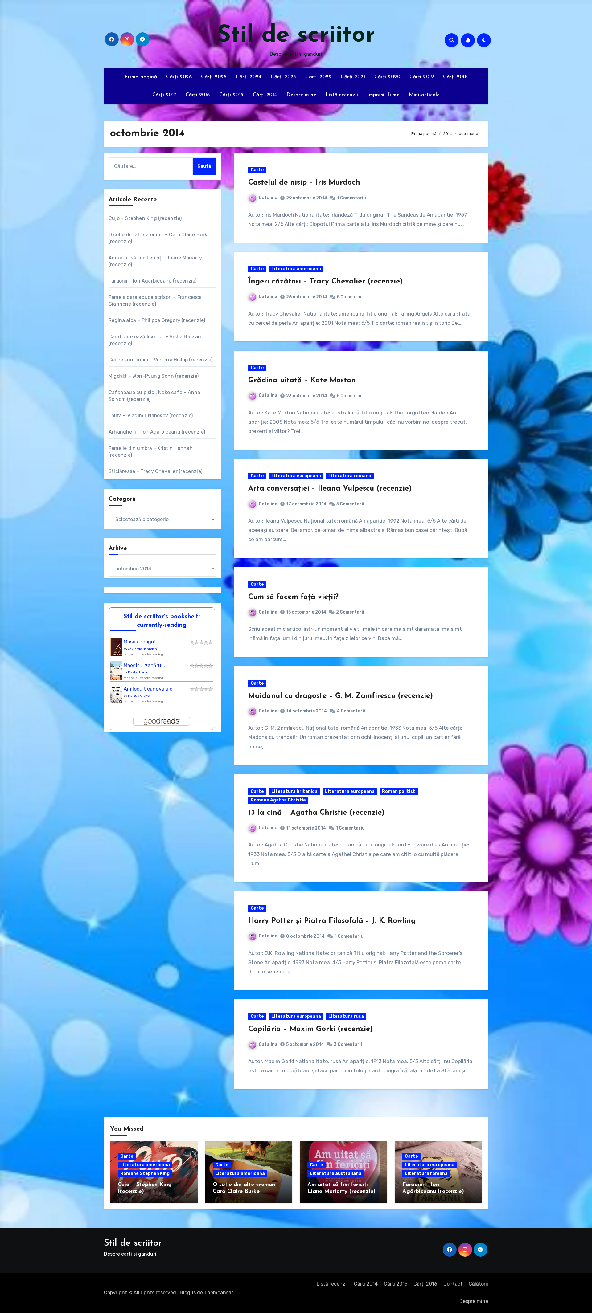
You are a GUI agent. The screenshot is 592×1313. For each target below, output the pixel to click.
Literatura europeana (296, 476)
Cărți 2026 (179, 77)
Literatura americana (296, 268)
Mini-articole (424, 94)
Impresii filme (383, 94)
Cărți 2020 (387, 77)
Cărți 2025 (214, 77)
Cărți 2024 (248, 77)
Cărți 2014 (265, 94)
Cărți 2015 (231, 94)
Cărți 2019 (421, 77)
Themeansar (218, 1292)
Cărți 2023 (283, 77)
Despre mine (301, 94)
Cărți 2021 (353, 77)
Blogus (188, 1292)
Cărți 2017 (164, 94)
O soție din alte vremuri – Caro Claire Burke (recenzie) (247, 1191)
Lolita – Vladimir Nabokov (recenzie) (151, 415)
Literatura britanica (294, 791)
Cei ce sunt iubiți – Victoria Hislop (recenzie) (160, 360)
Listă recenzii (342, 94)
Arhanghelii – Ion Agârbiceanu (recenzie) (157, 432)
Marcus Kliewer (139, 696)
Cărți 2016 (198, 94)
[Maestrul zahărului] (117, 672)
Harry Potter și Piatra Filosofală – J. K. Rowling (332, 921)
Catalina (268, 197)
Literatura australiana (335, 1173)
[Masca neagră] (118, 648)
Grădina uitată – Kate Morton (302, 380)
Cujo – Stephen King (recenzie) (145, 218)
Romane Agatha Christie (278, 800)
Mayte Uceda (137, 672)
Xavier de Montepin (142, 649)
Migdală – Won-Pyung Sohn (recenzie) (154, 376)
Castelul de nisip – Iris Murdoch (304, 182)
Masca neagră (140, 642)
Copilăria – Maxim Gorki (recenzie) (310, 1029)
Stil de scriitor (296, 35)
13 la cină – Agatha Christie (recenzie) (316, 813)
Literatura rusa (346, 1016)
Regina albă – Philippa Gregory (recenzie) (157, 320)
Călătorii (478, 1284)
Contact (452, 1284)
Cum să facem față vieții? (293, 597)
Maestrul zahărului (145, 665)
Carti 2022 (318, 77)
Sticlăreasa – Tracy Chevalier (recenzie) (155, 471)
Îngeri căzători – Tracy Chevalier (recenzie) (325, 281)
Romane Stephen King (145, 1173)
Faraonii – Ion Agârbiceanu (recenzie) (152, 281)
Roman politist (398, 791)
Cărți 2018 (455, 77)
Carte (257, 170)
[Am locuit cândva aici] (117, 696)
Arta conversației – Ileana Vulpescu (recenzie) (330, 488)
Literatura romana (349, 476)
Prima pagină (141, 77)
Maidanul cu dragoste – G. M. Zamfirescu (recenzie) (340, 696)
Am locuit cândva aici (149, 689)
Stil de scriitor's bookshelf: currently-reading (162, 621)
